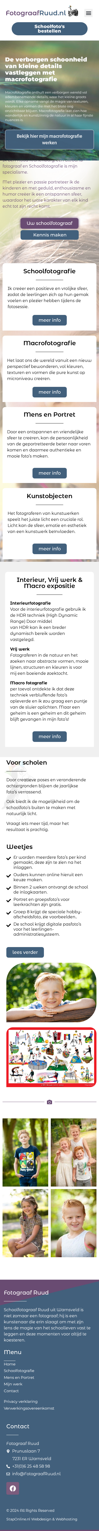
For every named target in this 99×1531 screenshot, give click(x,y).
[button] (88, 13)
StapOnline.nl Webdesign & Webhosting (41, 1519)
